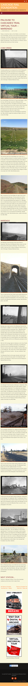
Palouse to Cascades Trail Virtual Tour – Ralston (6, 587)
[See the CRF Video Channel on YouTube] (25, 1)
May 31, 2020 (14, 30)
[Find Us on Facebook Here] (26, 1)
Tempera (19, 681)
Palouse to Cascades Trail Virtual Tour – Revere (21, 587)
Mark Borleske (6, 30)
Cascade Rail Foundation (10, 6)
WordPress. (24, 681)
